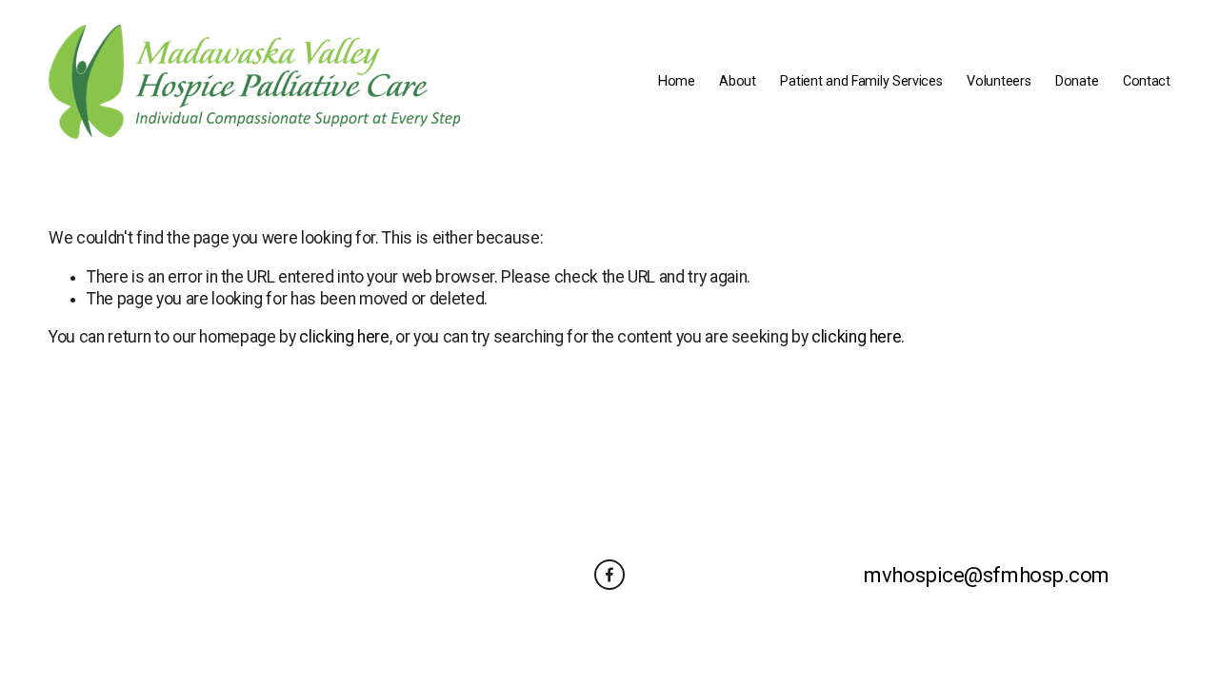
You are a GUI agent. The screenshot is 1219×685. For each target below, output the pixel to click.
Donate (1076, 81)
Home (676, 81)
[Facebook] (609, 574)
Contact (1146, 81)
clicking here (344, 336)
